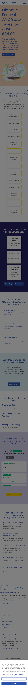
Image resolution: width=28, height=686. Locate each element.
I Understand (14, 683)
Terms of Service (12, 675)
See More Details (14, 679)
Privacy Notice (18, 674)
